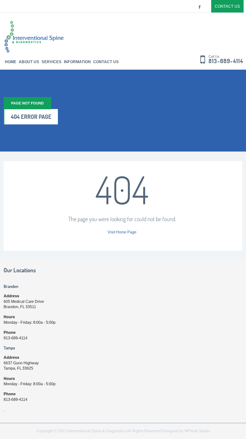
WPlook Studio (197, 431)
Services (52, 62)
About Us (29, 62)
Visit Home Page (122, 232)
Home (10, 62)
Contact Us (227, 6)
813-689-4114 (226, 61)
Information (77, 62)
